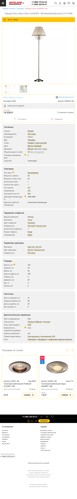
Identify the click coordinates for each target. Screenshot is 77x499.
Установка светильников (48, 432)
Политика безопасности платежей (38, 463)
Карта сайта (5, 444)
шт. (32, 421)
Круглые (61, 339)
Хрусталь (31, 247)
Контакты (5, 430)
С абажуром (41, 339)
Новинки (5, 439)
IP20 (29, 325)
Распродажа (6, 437)
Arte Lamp (8, 97)
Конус (30, 232)
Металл (31, 149)
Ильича (69, 339)
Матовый (31, 226)
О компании (7, 426)
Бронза (30, 146)
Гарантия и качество (47, 435)
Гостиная (46, 322)
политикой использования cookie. (39, 477)
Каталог (12, 8)
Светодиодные (34, 336)
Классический (41, 143)
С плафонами (52, 339)
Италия (18, 97)
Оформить (44, 421)
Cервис (44, 426)
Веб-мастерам (45, 439)
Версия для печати (66, 97)
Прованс (31, 143)
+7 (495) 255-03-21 (39, 4)
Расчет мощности (37, 152)
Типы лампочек (45, 450)
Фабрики (5, 432)
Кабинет (38, 322)
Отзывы (43, 444)
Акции (4, 441)
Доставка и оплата (46, 430)
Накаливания (33, 173)
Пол (29, 319)
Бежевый (38, 146)
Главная (5, 8)
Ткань (44, 149)
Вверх (30, 235)
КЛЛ (53, 336)
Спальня (31, 322)
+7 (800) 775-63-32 (39, 2)
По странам (5, 435)
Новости (43, 446)
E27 (29, 188)
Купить (27, 395)
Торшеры (20, 8)
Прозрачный (41, 226)
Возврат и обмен (46, 437)
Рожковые (32, 339)
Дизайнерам (44, 441)
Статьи (43, 448)
